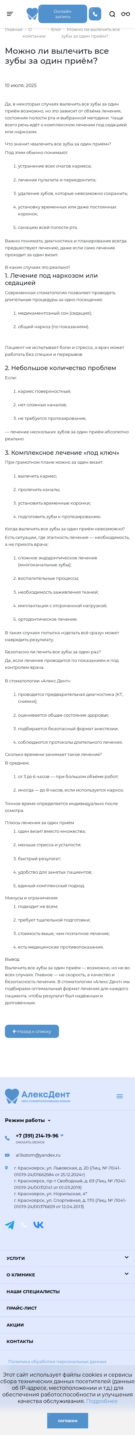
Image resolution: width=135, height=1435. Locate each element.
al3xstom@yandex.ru (38, 1155)
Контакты (20, 1341)
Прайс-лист (22, 1308)
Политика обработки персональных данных (57, 1361)
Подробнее (102, 1401)
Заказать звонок (30, 1142)
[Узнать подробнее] (32, 14)
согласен (67, 1420)
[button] (67, 1258)
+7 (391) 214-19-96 (37, 1136)
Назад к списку (33, 1031)
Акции (15, 1324)
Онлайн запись (62, 14)
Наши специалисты (33, 1291)
